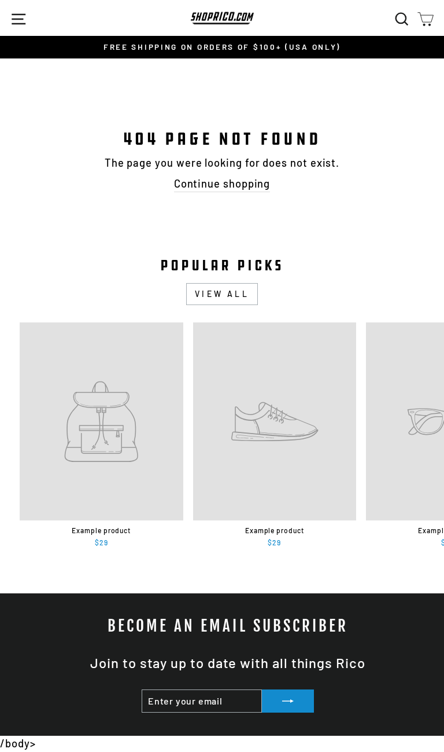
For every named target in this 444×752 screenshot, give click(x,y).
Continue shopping (222, 183)
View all (222, 294)
